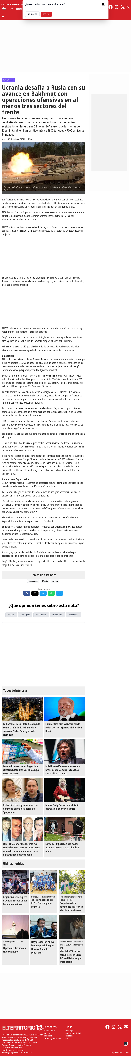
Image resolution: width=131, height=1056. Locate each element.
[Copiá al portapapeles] (59, 593)
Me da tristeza (41, 614)
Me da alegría (57, 614)
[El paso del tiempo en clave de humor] (15, 927)
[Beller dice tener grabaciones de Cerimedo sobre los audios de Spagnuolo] (22, 790)
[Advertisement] (43, 256)
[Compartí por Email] (43, 593)
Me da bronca (73, 614)
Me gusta (11, 614)
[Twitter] (123, 7)
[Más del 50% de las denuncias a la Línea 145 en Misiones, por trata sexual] (72, 927)
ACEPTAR (46, 14)
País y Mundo (8, 80)
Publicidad (48, 1036)
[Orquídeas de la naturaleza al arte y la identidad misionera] (72, 882)
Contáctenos (48, 1033)
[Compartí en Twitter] (35, 593)
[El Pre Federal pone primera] (43, 882)
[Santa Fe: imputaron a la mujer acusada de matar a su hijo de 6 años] (64, 829)
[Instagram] (117, 7)
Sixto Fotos (69, 1036)
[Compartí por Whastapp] (51, 593)
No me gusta (25, 614)
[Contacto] (126, 1027)
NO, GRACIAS (32, 14)
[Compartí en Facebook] (26, 593)
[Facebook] (110, 7)
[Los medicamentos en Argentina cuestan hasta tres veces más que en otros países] (22, 751)
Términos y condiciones (52, 1038)
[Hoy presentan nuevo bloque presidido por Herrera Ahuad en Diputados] (43, 927)
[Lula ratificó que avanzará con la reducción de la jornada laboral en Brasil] (64, 709)
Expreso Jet (69, 1030)
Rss (67, 1038)
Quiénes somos (49, 1030)
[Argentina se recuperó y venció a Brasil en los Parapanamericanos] (15, 882)
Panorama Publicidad (73, 1033)
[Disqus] (43, 654)
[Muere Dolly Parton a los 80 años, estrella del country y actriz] (64, 790)
